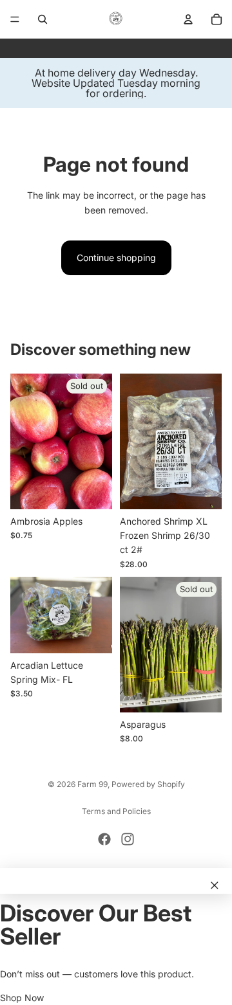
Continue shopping (116, 257)
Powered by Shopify (148, 784)
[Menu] (15, 19)
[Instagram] (127, 839)
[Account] (188, 19)
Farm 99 (92, 784)
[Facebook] (104, 839)
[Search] (42, 19)
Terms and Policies (116, 811)
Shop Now (22, 997)
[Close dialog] (214, 885)
